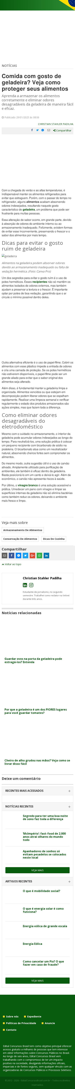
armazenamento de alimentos (22, 530)
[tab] (37, 791)
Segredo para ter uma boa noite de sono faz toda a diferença (45, 817)
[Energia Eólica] (12, 947)
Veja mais (37, 870)
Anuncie (50, 1023)
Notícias (9, 66)
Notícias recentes (19, 806)
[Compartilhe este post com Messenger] (43, 130)
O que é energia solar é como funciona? (43, 910)
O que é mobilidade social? (41, 891)
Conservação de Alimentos (20, 538)
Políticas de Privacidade (21, 1023)
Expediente (34, 1016)
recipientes (39, 281)
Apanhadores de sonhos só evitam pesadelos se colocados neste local (44, 854)
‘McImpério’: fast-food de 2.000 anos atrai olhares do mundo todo (44, 837)
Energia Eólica (32, 944)
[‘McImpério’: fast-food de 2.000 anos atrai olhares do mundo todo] (12, 837)
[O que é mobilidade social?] (12, 895)
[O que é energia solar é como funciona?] (12, 912)
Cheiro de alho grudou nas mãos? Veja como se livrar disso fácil (37, 762)
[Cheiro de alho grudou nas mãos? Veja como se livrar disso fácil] (37, 755)
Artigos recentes (18, 881)
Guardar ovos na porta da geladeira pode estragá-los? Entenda (33, 660)
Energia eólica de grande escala (45, 926)
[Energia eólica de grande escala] (12, 930)
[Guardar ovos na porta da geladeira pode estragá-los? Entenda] (37, 653)
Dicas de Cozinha (54, 538)
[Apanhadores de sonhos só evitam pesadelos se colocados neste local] (12, 855)
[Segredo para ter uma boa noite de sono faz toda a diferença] (12, 819)
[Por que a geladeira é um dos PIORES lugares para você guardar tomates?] (37, 704)
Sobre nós (12, 1016)
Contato (11, 1029)
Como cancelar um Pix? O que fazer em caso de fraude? (43, 963)
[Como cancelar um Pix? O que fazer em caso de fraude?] (12, 965)
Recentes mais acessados (24, 791)
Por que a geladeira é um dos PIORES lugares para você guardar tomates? (36, 711)
